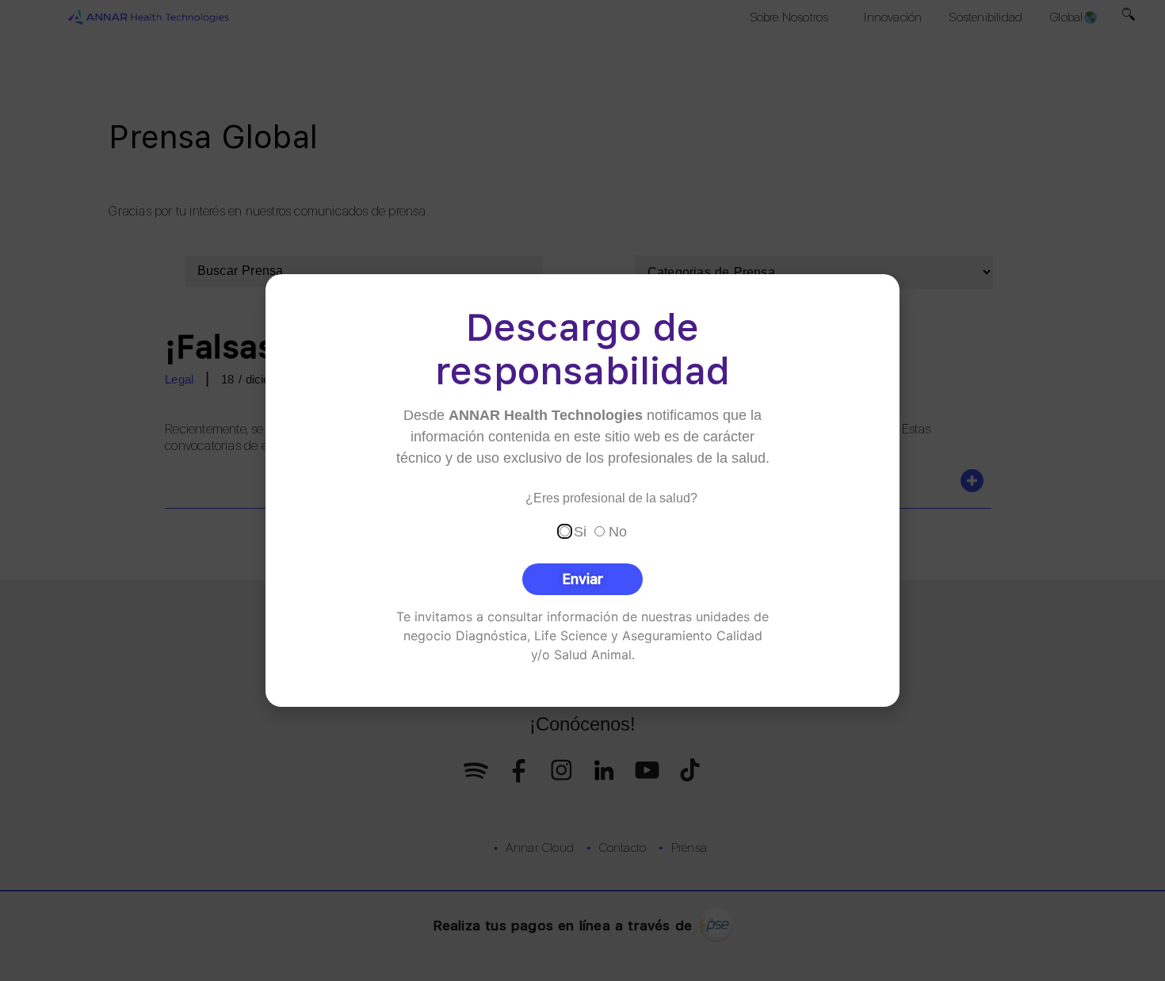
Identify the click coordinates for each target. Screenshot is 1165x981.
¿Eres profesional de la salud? (611, 498)
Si (580, 532)
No (618, 532)
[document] (582, 490)
